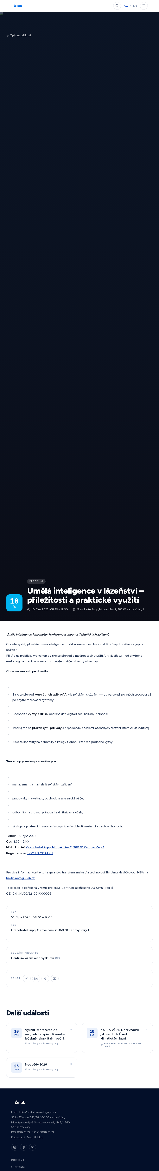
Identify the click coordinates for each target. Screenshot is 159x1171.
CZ (126, 5)
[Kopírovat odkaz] (27, 978)
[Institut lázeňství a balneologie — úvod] (17, 5)
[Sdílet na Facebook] (45, 978)
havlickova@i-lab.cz (20, 878)
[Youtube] (32, 1147)
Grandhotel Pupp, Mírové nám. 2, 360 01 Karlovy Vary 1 (65, 847)
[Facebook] (23, 1147)
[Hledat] (117, 6)
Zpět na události (20, 35)
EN (135, 5)
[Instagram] (14, 1147)
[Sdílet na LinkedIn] (36, 978)
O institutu (18, 1167)
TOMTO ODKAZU (40, 853)
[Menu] (144, 6)
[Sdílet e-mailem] (55, 978)
